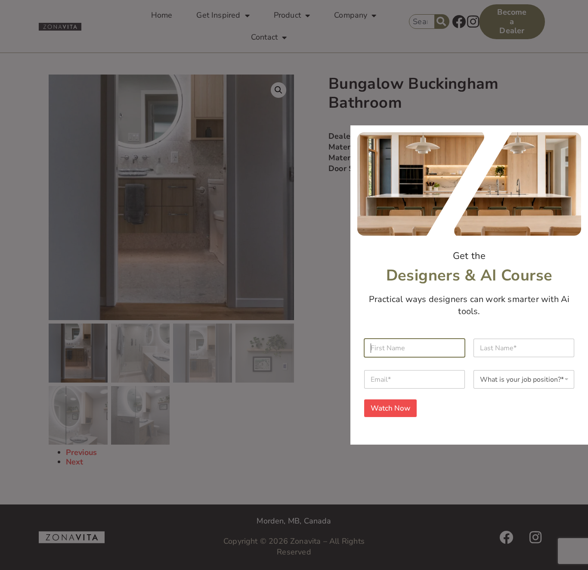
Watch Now (390, 408)
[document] (294, 285)
